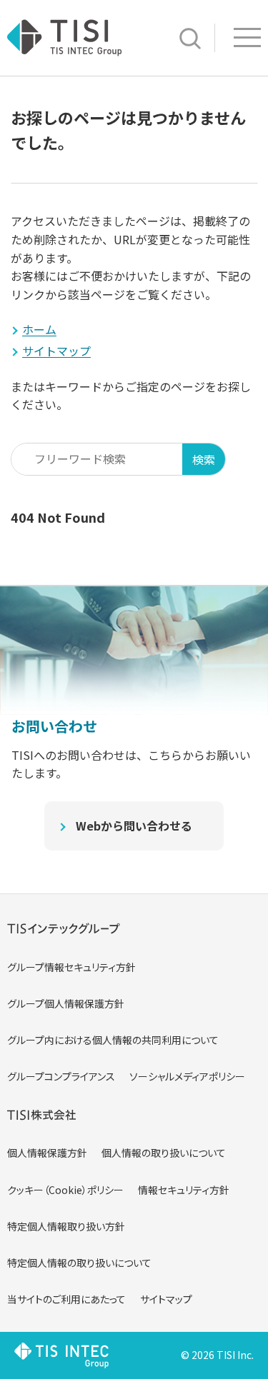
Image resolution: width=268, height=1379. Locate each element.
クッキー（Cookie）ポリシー (65, 1190)
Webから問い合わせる (134, 825)
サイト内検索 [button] (190, 38)
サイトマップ (166, 1299)
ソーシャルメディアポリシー (187, 1076)
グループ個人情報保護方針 (65, 1003)
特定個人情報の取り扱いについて (79, 1262)
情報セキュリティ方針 (183, 1190)
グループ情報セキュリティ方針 (71, 967)
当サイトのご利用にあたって (66, 1299)
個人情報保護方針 (47, 1152)
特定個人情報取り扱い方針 (66, 1226)
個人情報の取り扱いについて (163, 1152)
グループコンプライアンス (61, 1076)
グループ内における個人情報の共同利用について (113, 1040)
